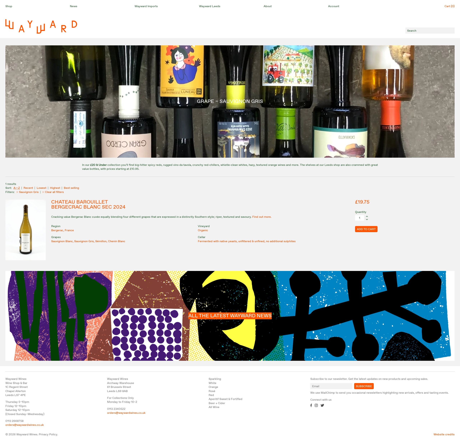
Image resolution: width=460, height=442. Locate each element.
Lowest (41, 188)
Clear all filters (54, 192)
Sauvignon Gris (29, 192)
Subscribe (364, 386)
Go (451, 31)
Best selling (71, 188)
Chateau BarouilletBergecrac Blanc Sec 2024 (88, 205)
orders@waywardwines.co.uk (24, 425)
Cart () (450, 6)
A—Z (16, 188)
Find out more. (262, 217)
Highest (55, 188)
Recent (28, 188)
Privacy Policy (48, 434)
